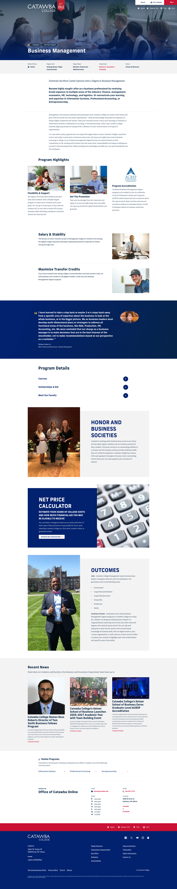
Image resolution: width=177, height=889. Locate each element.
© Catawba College (142, 870)
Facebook (126, 811)
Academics (36, 45)
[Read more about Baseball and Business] (46, 695)
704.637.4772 (130, 791)
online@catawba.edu (101, 791)
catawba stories (33, 742)
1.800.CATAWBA (35, 860)
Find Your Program (50, 45)
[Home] (28, 45)
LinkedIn (126, 806)
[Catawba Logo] (39, 837)
